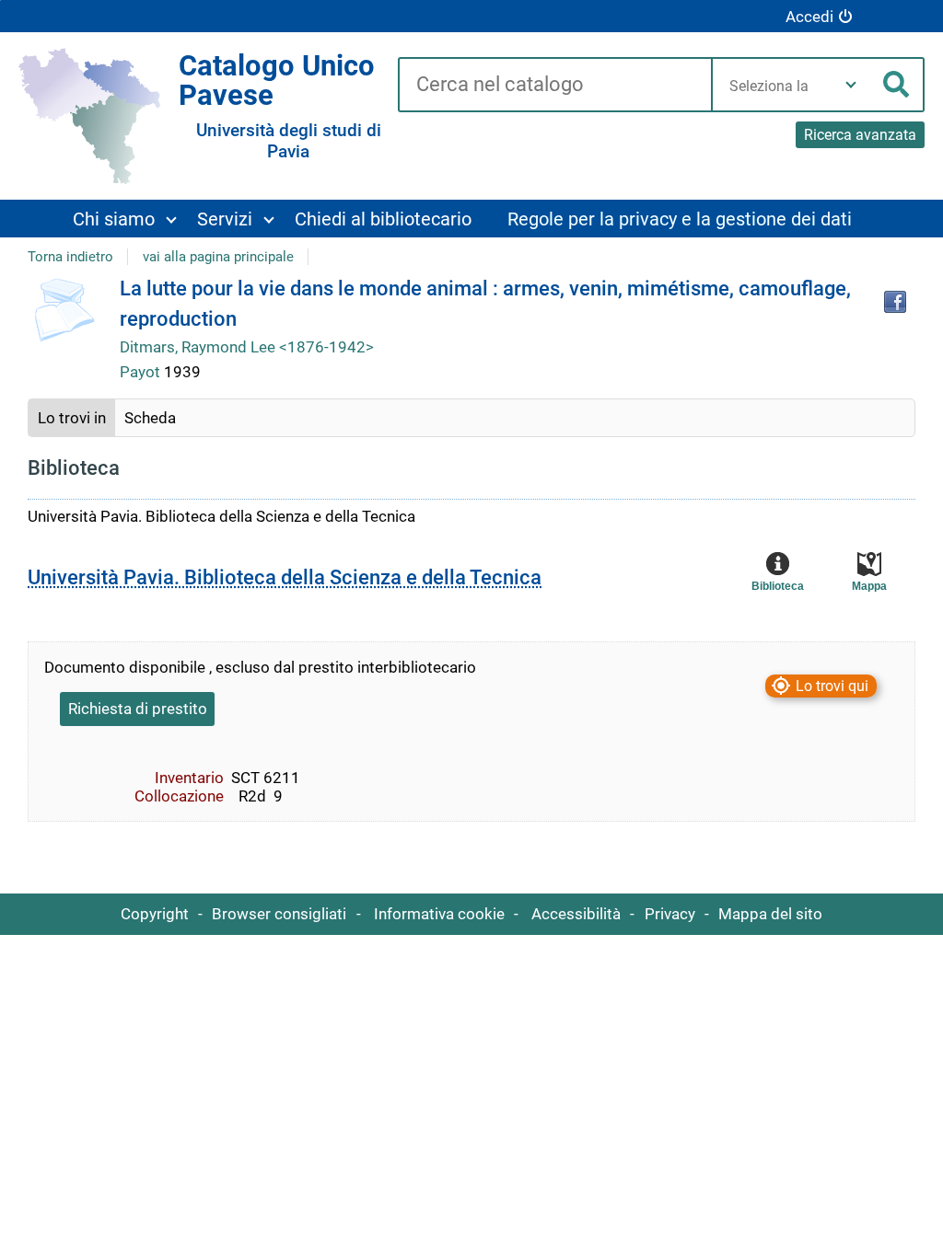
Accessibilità (576, 914)
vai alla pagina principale (218, 256)
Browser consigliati (279, 914)
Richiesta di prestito (137, 708)
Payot (142, 372)
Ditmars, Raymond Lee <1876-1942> (247, 347)
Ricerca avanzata (860, 135)
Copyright (155, 914)
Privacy (670, 914)
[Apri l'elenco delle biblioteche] (850, 84)
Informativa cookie (439, 914)
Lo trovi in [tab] (72, 418)
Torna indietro (70, 256)
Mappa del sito (770, 914)
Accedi (809, 16)
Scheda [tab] (150, 418)
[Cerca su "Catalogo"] (554, 85)
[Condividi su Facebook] (895, 302)
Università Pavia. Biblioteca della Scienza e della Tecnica (284, 577)
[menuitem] (124, 218)
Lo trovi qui (832, 686)
